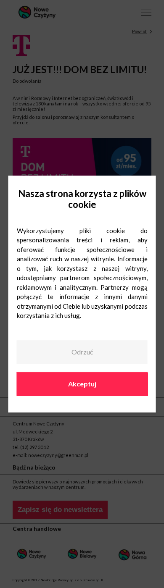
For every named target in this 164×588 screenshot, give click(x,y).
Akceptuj (82, 384)
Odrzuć (82, 352)
